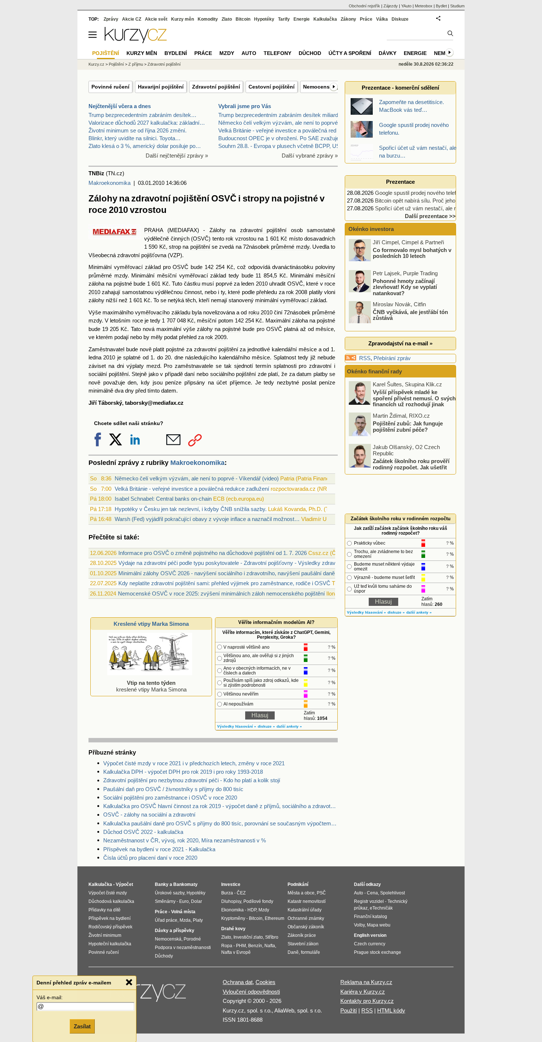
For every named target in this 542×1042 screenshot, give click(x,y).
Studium (457, 6)
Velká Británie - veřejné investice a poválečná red (277, 130)
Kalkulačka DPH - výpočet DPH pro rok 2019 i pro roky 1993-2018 (183, 772)
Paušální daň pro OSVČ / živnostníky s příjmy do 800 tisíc (173, 789)
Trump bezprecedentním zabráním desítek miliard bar (282, 115)
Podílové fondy (258, 901)
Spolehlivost (392, 893)
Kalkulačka (325, 19)
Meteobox (423, 6)
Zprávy (111, 19)
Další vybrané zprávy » (310, 155)
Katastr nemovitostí (307, 901)
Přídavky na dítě (104, 909)
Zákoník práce (302, 935)
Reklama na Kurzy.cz (366, 982)
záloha (96, 283)
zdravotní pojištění (263, 230)
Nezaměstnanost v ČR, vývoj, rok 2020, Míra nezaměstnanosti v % (184, 840)
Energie (301, 19)
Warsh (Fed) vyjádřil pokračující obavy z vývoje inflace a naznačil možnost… (207, 519)
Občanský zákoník (306, 926)
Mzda (185, 920)
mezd (153, 366)
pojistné (123, 283)
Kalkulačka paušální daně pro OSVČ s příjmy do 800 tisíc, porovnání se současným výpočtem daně (220, 823)
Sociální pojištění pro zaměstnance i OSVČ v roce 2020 (170, 797)
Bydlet (441, 6)
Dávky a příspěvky (174, 930)
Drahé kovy (233, 928)
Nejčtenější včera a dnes (119, 106)
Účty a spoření (350, 53)
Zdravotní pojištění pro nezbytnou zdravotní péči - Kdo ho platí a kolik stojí (191, 780)
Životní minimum (104, 935)
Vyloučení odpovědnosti (251, 991)
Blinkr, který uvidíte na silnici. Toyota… (134, 138)
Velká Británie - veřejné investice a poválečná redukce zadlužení (192, 489)
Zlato (227, 19)
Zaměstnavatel (106, 349)
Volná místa (183, 911)
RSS (365, 358)
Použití (348, 1010)
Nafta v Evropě (236, 952)
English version (370, 935)
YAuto (406, 6)
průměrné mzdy (290, 247)
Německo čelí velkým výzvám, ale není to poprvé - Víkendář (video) (197, 478)
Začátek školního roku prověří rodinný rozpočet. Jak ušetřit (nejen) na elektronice (411, 467)
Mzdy (226, 53)
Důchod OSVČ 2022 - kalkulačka (143, 832)
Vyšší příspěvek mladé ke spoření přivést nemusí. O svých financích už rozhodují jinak (414, 398)
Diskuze (400, 19)
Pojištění (116, 64)
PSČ (321, 893)
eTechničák (381, 908)
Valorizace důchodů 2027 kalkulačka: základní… (146, 123)
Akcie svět (156, 19)
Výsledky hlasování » (236, 726)
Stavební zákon (303, 943)
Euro (184, 901)
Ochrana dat (238, 982)
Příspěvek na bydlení (109, 918)
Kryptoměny (233, 918)
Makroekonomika (109, 183)
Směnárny (165, 901)
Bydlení (175, 53)
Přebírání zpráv (392, 358)
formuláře (310, 952)
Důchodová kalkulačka (111, 901)
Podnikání (298, 884)
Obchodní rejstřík (364, 6)
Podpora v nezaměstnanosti (183, 947)
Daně (293, 952)
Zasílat (82, 1026)
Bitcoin (243, 19)
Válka (382, 19)
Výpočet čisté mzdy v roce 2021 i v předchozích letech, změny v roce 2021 (194, 763)
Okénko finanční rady (374, 371)
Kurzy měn (182, 19)
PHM (241, 945)
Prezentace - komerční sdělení (400, 87)
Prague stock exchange (377, 952)
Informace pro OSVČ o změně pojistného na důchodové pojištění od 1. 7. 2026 (212, 553)
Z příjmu (135, 64)
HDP (251, 909)
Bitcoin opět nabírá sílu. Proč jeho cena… (424, 200)
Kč (284, 238)
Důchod (310, 53)
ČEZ (241, 893)
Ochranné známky (306, 918)
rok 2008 (296, 292)
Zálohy (217, 230)
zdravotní (320, 366)
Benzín (255, 945)
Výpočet (124, 884)
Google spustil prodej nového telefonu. (420, 193)
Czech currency (369, 943)
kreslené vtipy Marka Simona (151, 686)
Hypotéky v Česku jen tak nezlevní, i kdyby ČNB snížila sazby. (191, 509)
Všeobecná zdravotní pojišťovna (127, 255)
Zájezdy (390, 6)
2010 (262, 283)
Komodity (208, 19)
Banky (161, 884)
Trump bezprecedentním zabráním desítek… (142, 115)
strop (175, 247)
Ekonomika (232, 909)
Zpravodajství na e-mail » (400, 343)
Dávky (387, 53)
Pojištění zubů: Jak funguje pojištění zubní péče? (408, 426)
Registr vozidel (369, 901)
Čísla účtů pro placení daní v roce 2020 (150, 858)
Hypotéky (264, 19)
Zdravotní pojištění (216, 87)
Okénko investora (370, 229)
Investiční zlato (248, 937)
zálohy (96, 300)
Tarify (284, 19)
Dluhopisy (231, 901)
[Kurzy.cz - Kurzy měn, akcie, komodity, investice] (136, 41)
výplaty (135, 366)
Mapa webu (378, 925)
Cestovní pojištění (272, 87)
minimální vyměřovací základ (290, 300)
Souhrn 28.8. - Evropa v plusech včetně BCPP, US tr (281, 146)
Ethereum (274, 918)
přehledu (266, 292)
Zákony (348, 19)
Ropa (226, 945)
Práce (366, 19)
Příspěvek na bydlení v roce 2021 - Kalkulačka (159, 849)
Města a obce (301, 893)
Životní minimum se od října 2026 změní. (137, 130)
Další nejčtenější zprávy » (177, 155)
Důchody (164, 956)
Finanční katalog (370, 916)
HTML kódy (391, 1010)
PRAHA (153, 230)
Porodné (192, 939)
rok (229, 238)
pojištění (200, 247)
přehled (188, 337)
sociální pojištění (108, 374)
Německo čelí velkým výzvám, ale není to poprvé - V (282, 123)
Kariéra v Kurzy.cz (362, 991)
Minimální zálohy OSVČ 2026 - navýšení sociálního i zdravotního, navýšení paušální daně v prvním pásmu (247, 573)
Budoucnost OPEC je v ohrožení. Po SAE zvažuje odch (285, 138)
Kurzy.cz (96, 64)
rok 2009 (215, 337)
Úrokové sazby (169, 893)
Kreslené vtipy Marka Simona (151, 624)
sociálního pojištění (233, 374)
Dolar (196, 901)
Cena (372, 893)
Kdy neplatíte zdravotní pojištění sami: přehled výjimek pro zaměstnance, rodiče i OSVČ (224, 583)
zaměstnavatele (194, 366)
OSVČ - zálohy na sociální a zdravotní (149, 814)
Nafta (269, 945)
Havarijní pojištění (161, 87)
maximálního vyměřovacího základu (146, 312)
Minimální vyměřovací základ (124, 267)
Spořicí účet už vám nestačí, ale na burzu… (427, 208)
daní (189, 374)
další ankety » (289, 726)
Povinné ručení (110, 87)
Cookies (265, 982)
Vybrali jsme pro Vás (244, 106)
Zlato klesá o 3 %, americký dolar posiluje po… (144, 146)
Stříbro (271, 937)
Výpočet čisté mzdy (107, 893)
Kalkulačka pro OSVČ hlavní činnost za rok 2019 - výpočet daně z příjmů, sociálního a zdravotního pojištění (220, 806)
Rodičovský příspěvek (110, 926)
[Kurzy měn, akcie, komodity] (148, 995)
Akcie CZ (131, 19)
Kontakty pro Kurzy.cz (367, 1001)
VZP (175, 255)
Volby (359, 925)
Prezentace (400, 182)
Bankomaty (185, 884)
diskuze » (266, 726)
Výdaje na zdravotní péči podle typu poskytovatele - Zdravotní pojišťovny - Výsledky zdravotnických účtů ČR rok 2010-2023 (267, 563)
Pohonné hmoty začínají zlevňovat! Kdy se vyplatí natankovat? (405, 286)
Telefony (277, 53)
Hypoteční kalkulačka (109, 943)
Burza (227, 893)
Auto (249, 53)
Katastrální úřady (305, 909)
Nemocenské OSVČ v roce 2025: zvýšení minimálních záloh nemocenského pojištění (221, 593)
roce (137, 320)
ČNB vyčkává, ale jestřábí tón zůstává (410, 314)
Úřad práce (166, 920)
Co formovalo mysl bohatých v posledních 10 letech (412, 252)
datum (304, 374)
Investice (230, 884)
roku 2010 (260, 312)
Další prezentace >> (430, 216)
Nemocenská (168, 939)
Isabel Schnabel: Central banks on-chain (163, 499)
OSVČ (201, 238)
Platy (198, 920)
